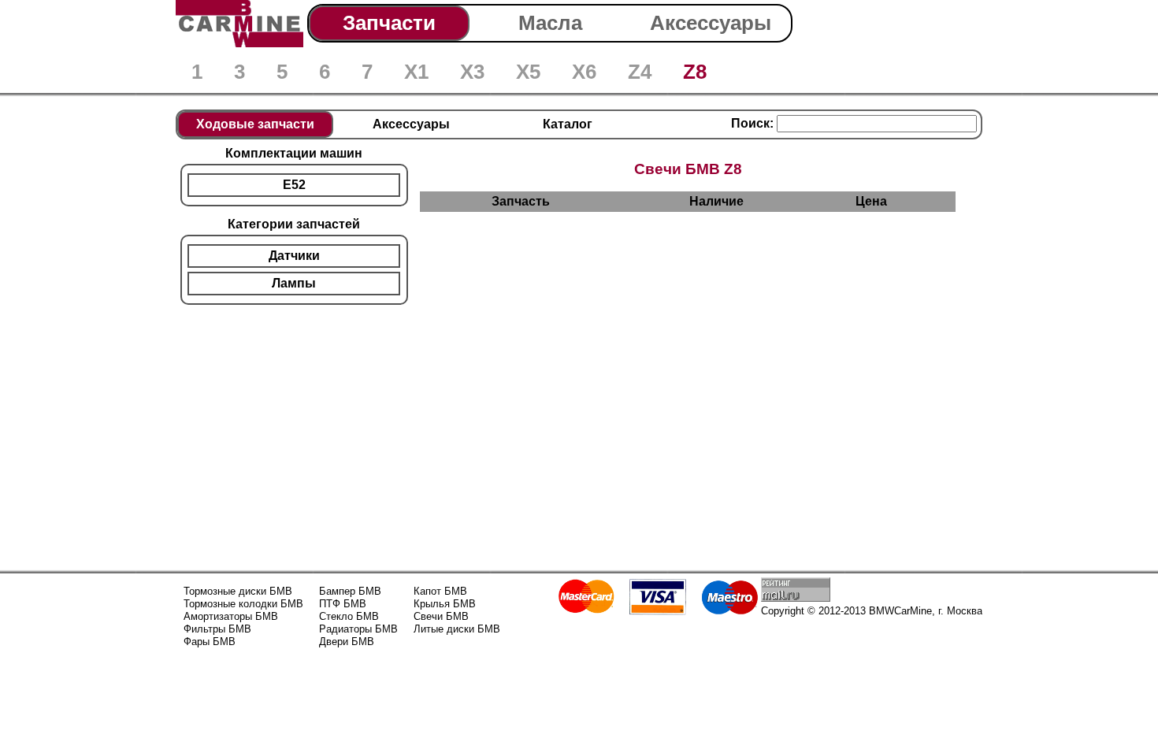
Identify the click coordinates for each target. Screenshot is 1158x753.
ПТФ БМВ (342, 604)
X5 (528, 72)
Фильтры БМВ (217, 629)
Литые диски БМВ (457, 629)
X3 (472, 72)
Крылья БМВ (445, 604)
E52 (294, 184)
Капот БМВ (440, 591)
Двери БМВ (346, 641)
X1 (416, 72)
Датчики (294, 255)
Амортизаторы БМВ (231, 616)
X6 (584, 72)
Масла (550, 23)
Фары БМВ (210, 641)
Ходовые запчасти (255, 124)
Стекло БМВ (349, 616)
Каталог (567, 124)
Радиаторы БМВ (358, 629)
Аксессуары (710, 23)
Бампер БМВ (350, 591)
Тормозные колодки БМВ (243, 604)
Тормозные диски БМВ (238, 591)
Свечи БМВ (441, 616)
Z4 (639, 72)
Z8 (695, 72)
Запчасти (389, 23)
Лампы (294, 283)
